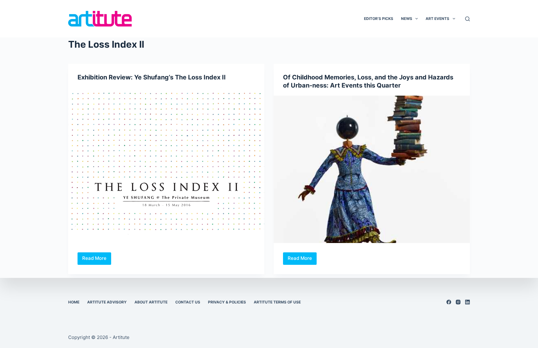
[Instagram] (458, 302)
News (406, 18)
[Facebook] (448, 302)
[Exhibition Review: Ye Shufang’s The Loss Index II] (166, 161)
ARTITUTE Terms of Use (277, 302)
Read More (96, 260)
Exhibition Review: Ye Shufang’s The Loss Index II (152, 77)
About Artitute (151, 302)
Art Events (437, 18)
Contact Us (187, 302)
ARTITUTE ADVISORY (107, 302)
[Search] (467, 19)
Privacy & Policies (227, 302)
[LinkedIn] (467, 302)
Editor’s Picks (378, 18)
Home (73, 302)
